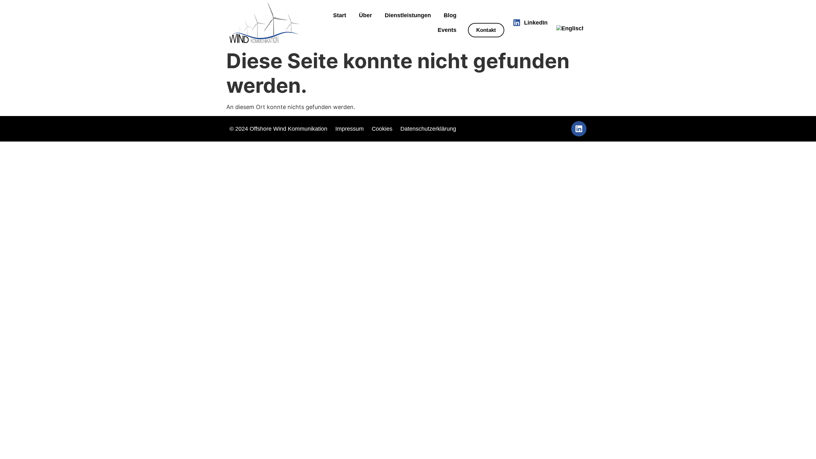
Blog (450, 15)
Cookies (383, 129)
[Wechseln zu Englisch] (570, 28)
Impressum (349, 129)
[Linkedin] (578, 128)
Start (339, 15)
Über (365, 15)
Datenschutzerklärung (428, 129)
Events (447, 30)
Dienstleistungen (408, 15)
